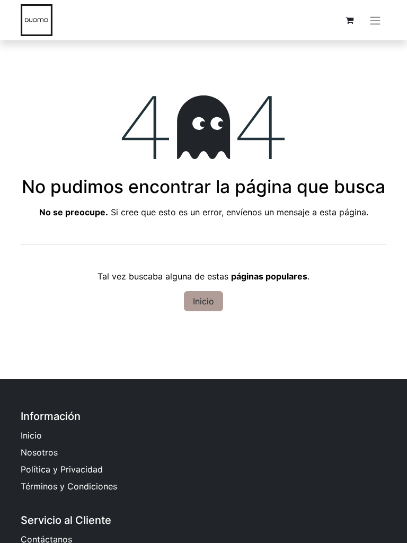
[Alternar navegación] (375, 20)
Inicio (203, 301)
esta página (343, 212)
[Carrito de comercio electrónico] (349, 20)
